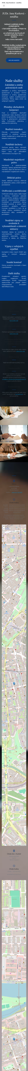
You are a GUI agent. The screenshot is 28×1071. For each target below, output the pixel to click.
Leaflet (11, 845)
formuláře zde (14, 320)
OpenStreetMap (17, 845)
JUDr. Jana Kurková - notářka (11, 2)
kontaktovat (19, 394)
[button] (14, 683)
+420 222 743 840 (17, 492)
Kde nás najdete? (14, 60)
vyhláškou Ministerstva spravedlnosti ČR (14, 379)
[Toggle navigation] (4, 5)
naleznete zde (14, 333)
